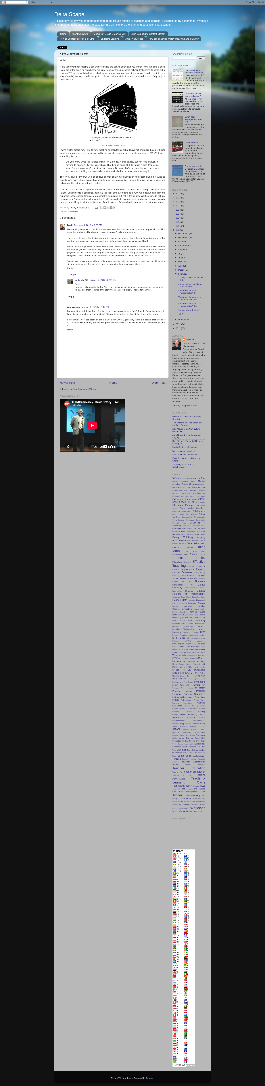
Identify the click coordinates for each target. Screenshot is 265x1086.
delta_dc (79, 280)
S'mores (202, 726)
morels (196, 667)
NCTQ (196, 673)
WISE (174, 808)
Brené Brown (200, 496)
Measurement (187, 658)
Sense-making (200, 732)
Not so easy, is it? (193, 166)
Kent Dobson (178, 620)
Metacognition (179, 661)
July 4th (181, 618)
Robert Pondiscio (192, 724)
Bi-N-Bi (193, 493)
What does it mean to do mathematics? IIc (189, 291)
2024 (178, 193)
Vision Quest (189, 802)
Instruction (187, 609)
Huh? (180, 314)
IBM (173, 603)
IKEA (178, 603)
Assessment (198, 487)
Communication (199, 517)
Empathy (175, 569)
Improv (184, 603)
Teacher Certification (194, 765)
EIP (204, 566)
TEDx (202, 786)
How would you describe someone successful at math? (194, 72)
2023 (178, 198)
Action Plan (199, 478)
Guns (183, 597)
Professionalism (186, 700)
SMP (198, 741)
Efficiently (190, 566)
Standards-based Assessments (186, 747)
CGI (197, 502)
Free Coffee (190, 585)
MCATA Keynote (80, 34)
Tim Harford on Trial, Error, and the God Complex (187, 424)
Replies (74, 274)
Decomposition (178, 534)
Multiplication (199, 670)
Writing (175, 811)
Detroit (202, 540)
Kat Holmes (189, 618)
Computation (200, 520)
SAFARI (176, 729)
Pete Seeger (188, 682)
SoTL (174, 744)
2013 (178, 230)
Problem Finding (182, 691)
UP (180, 799)
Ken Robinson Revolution (184, 455)
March (181, 270)
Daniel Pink (176, 531)
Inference (175, 606)
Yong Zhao (197, 811)
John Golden (195, 612)
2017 (178, 214)
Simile (174, 738)
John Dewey (184, 612)
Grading (189, 591)
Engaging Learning (110, 38)
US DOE (186, 798)
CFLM (191, 502)
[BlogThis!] (104, 207)
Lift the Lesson (193, 638)
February (183, 274)
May (180, 262)
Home (63, 34)
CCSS (201, 499)
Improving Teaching (196, 603)
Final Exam (187, 575)
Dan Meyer (201, 529)
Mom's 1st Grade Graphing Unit (109, 34)
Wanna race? (191, 143)
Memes (201, 658)
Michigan (201, 661)
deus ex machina (111, 73)
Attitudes (193, 490)
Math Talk (196, 652)
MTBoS (176, 670)
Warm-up (195, 804)
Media (195, 658)
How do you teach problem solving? (77, 38)
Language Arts (199, 623)
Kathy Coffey (200, 618)
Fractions (200, 581)
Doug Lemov (191, 551)
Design (202, 534)
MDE (180, 658)
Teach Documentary (189, 759)
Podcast (175, 688)
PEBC (203, 679)
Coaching (200, 508)
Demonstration (192, 534)
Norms (182, 676)
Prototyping (200, 703)
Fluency (202, 578)
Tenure (175, 789)
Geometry (177, 588)
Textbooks (190, 789)
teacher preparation (194, 771)
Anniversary (200, 484)
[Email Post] (96, 207)
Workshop (197, 808)
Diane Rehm (193, 543)
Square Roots (183, 744)
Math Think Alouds (134, 38)
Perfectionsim (177, 682)
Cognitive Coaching (181, 511)
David (70, 225)
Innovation (188, 606)
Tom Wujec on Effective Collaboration (183, 465)
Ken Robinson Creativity (184, 451)
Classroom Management (185, 505)
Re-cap (189, 712)
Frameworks (177, 585)
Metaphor (191, 661)
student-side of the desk (192, 753)
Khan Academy (196, 620)
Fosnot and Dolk (181, 582)
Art (190, 487)
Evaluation (187, 572)
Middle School (178, 664)
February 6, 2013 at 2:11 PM (102, 280)
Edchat (202, 554)
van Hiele (201, 799)
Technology (178, 785)
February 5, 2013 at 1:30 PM (88, 225)
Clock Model (186, 508)
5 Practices (178, 478)
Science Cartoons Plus (115, 145)
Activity (175, 481)
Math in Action (183, 649)
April (180, 266)
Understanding (192, 796)
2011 (178, 328)
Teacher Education (188, 768)
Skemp (192, 741)
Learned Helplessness (182, 626)
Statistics (181, 749)
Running (193, 726)
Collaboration (198, 511)
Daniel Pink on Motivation (184, 447)
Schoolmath (186, 732)
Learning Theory (190, 632)
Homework (200, 600)
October (182, 241)
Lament (190, 623)
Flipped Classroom (189, 578)
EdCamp (194, 554)
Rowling (183, 726)
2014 (178, 226)
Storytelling (72, 212)
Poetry (183, 688)
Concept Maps (179, 523)
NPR (180, 679)
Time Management (188, 792)
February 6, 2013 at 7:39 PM (95, 307)
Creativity (176, 528)
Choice (202, 502)
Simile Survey (186, 738)
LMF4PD (188, 641)
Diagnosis (182, 543)
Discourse (189, 547)
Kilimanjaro (176, 623)
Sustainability (199, 756)
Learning (201, 626)
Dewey (175, 543)
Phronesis (199, 681)
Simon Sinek (200, 738)
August (182, 249)
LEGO (202, 632)
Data (183, 531)
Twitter (177, 795)
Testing (181, 789)
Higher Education (193, 597)
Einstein (199, 566)
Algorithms (176, 484)
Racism (202, 706)
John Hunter (183, 615)
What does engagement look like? (193, 119)
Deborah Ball (200, 531)
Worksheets (183, 808)
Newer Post (67, 382)
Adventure (184, 481)
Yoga (190, 811)
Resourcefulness (199, 721)
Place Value (185, 685)
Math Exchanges (193, 647)
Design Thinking (182, 537)
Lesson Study (193, 635)
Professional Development (183, 697)
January (182, 319)
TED (188, 786)
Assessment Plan (179, 490)
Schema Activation (190, 729)
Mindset (188, 664)
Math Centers (178, 647)
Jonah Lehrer (193, 615)
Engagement (187, 569)
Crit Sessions (187, 529)
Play (203, 685)
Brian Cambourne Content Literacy (148, 34)
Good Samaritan (190, 588)
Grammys (176, 597)
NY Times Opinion (192, 679)
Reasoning (192, 715)
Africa (193, 481)
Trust (202, 792)
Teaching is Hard (182, 775)
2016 (178, 218)
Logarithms (201, 641)
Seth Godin (190, 735)
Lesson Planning (179, 635)
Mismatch (196, 664)
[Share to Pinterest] (113, 207)
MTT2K (187, 670)
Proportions (187, 703)
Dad (194, 529)
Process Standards (194, 694)
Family (196, 573)
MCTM (175, 658)
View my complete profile (184, 405)
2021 (178, 206)
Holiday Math (179, 600)
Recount (202, 715)
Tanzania (176, 759)
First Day (196, 575)
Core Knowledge (198, 526)
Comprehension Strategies (183, 520)
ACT (192, 478)
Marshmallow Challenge (195, 644)
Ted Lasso (195, 786)
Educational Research (182, 562)
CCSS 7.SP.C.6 (179, 502)
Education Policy (188, 558)
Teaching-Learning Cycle (188, 780)
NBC (182, 673)
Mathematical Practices (196, 655)
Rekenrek (201, 718)
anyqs (174, 487)
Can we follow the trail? (189, 310)
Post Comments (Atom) (84, 389)
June (181, 258)
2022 (178, 202)
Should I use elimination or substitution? (190, 285)
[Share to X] (107, 207)
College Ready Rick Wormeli (184, 514)
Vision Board (177, 802)
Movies (202, 667)
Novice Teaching (193, 676)
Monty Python (178, 667)
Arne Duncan (183, 487)
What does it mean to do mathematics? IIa (189, 304)
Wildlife (202, 804)
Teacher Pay (177, 772)
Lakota (183, 623)
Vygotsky (186, 804)
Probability (200, 688)
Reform (191, 717)
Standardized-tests (197, 744)
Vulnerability (176, 804)
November (183, 238)
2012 (178, 324)
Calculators (177, 499)
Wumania (183, 811)
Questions (177, 706)
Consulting (186, 526)
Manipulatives (178, 644)
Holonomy (192, 600)
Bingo (199, 493)
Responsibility (178, 724)
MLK (203, 664)
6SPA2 (187, 478)
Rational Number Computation (185, 709)
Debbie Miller (190, 531)
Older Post (158, 382)
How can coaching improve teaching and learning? (173, 38)
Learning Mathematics (183, 629)
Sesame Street (178, 735)
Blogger (150, 1078)
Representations (178, 721)
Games (201, 584)
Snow (203, 741)
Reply (70, 268)
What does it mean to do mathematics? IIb (189, 298)
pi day (175, 685)
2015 (178, 222)
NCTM (188, 672)
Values (194, 799)
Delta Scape (69, 14)
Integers (196, 609)
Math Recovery (185, 652)
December (183, 233)
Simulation (176, 741)
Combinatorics (187, 517)
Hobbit (203, 597)
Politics (190, 688)
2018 (178, 210)
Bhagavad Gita (184, 493)
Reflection (177, 717)
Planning (196, 685)
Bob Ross (189, 496)
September (184, 245)
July (180, 254)
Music (175, 672)
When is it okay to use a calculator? (193, 94)
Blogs (182, 496)
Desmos (195, 540)
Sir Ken (185, 741)
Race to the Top (191, 706)
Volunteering (200, 802)
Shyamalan (200, 735)
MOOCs (189, 667)
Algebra (201, 481)
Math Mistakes (195, 649)
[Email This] (102, 207)
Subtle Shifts (184, 755)
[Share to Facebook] (110, 207)
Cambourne (191, 499)
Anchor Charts (189, 484)
